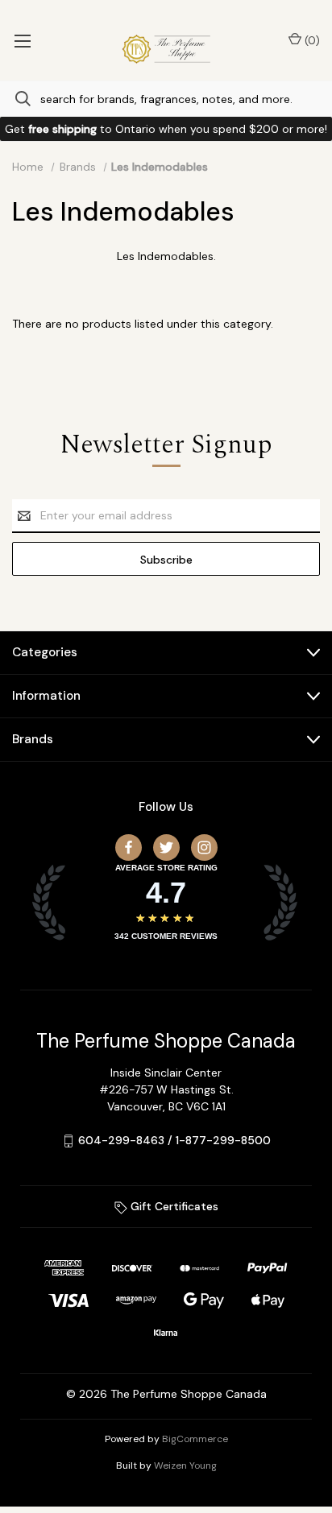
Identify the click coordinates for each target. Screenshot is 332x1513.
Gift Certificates (172, 1206)
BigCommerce (195, 1438)
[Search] (15, 99)
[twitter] (166, 847)
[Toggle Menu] (22, 40)
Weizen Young (185, 1465)
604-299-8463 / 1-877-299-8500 (174, 1140)
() (310, 40)
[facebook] (128, 847)
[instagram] (204, 847)
